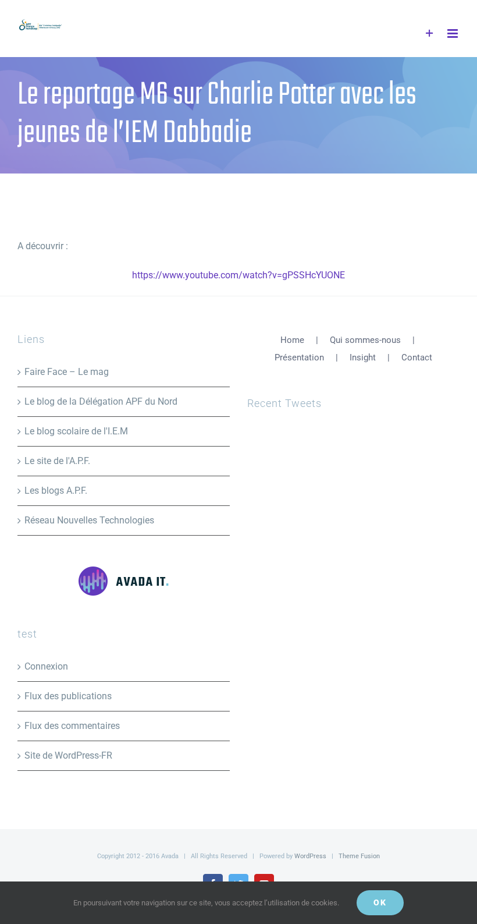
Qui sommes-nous (365, 340)
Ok (380, 902)
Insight (363, 357)
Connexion (46, 666)
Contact (416, 357)
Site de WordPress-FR (68, 755)
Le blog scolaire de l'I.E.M (76, 431)
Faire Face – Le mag (66, 371)
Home (292, 340)
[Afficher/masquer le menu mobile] (453, 33)
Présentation (299, 357)
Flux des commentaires (72, 725)
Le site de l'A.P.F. (57, 460)
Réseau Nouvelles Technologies (89, 520)
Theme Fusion (359, 856)
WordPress (310, 856)
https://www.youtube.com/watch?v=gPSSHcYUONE (238, 275)
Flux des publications (68, 696)
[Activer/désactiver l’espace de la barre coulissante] (429, 33)
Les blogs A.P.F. (55, 490)
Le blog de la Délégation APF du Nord (100, 401)
